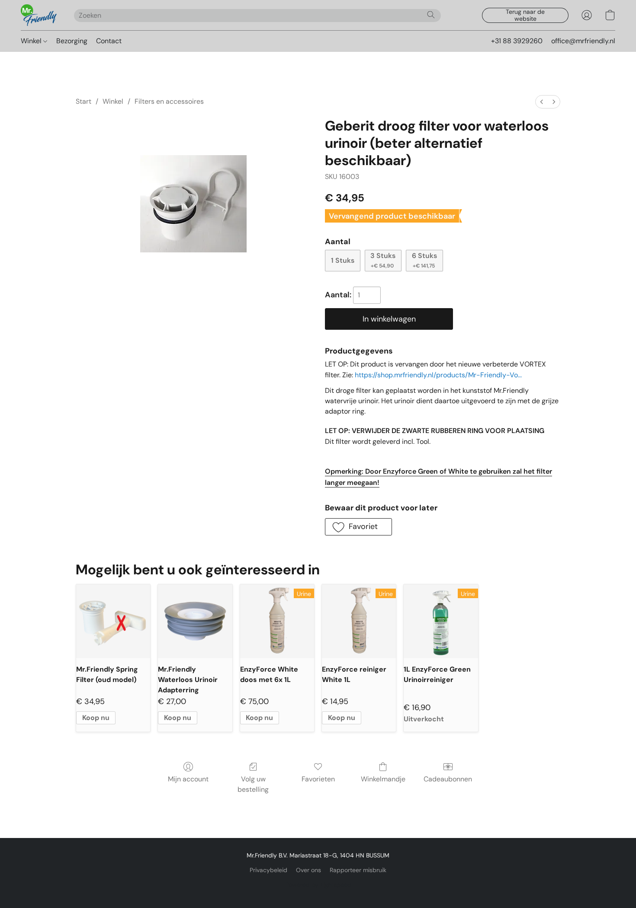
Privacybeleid (268, 870)
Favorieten (318, 779)
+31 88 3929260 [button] (517, 40)
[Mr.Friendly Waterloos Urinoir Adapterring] (195, 621)
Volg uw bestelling (253, 784)
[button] (39, 15)
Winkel (32, 40)
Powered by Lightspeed (318, 885)
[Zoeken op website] (430, 15)
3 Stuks (382, 260)
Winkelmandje (383, 779)
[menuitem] (542, 102)
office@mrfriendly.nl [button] (583, 40)
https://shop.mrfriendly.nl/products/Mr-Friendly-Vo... (438, 374)
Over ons (308, 870)
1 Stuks (342, 260)
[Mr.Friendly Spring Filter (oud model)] (113, 621)
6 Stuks (424, 260)
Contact (109, 40)
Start (83, 101)
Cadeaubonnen (448, 779)
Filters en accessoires (169, 101)
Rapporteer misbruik (358, 870)
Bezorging (71, 40)
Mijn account (188, 779)
